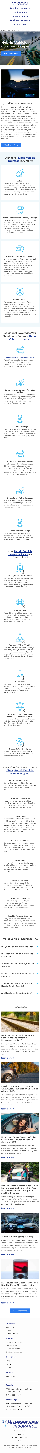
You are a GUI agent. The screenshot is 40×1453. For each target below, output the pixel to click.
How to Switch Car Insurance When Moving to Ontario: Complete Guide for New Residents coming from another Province (19, 1189)
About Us (10, 1327)
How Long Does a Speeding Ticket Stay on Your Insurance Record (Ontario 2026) (18, 1139)
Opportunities (12, 1333)
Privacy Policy (20, 1431)
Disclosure (20, 1434)
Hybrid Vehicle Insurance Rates (20, 553)
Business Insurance (20, 20)
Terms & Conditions (20, 1437)
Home (3, 30)
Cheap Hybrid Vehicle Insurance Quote (20, 772)
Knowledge (11, 1364)
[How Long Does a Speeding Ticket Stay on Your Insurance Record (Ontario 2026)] (20, 1123)
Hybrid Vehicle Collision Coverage (20, 357)
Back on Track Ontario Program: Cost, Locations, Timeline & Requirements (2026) (17, 1037)
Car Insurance (20, 12)
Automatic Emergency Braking (17, 1237)
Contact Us (20, 24)
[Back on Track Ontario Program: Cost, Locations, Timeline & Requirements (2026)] (20, 1022)
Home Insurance (20, 16)
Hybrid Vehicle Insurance (23, 338)
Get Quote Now (11, 53)
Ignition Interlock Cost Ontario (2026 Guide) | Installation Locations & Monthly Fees (19, 1088)
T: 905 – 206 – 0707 (14, 1410)
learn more (6, 1058)
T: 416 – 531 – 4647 (13, 1395)
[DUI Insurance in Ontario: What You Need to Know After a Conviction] (20, 1269)
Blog (8, 1361)
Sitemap (20, 1441)
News (8, 1367)
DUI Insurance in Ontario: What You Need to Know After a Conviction (19, 1284)
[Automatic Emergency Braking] (20, 1223)
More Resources (20, 1311)
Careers (9, 1330)
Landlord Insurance (20, 8)
